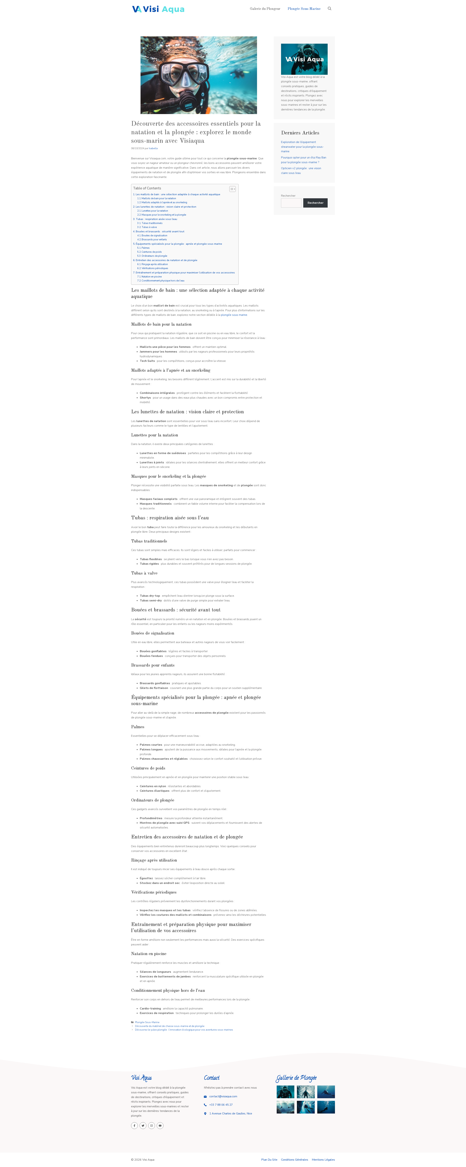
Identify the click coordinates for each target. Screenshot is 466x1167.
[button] (329, 9)
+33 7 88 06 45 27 (221, 1105)
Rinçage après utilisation (155, 264)
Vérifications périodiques (155, 268)
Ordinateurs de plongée (154, 256)
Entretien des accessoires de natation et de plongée (166, 260)
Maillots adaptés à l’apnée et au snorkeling (164, 202)
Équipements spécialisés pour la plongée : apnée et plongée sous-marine (179, 244)
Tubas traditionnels (152, 223)
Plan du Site (269, 1160)
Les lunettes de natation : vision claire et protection (166, 206)
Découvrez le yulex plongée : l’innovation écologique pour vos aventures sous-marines (184, 1029)
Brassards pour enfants (154, 239)
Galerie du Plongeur (265, 9)
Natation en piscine (152, 276)
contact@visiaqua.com (223, 1096)
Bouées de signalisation (154, 235)
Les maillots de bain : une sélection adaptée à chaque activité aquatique (178, 194)
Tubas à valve (149, 227)
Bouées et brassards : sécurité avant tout (160, 231)
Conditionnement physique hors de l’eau (163, 280)
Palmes (146, 248)
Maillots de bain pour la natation (159, 198)
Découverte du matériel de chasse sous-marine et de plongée (169, 1026)
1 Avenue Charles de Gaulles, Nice (230, 1113)
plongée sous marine (234, 315)
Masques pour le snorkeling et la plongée (164, 214)
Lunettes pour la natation (155, 210)
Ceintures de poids (152, 252)
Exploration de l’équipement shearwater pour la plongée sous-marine (302, 146)
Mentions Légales (323, 1160)
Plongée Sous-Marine (304, 9)
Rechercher (288, 196)
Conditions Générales (294, 1160)
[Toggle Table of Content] (231, 189)
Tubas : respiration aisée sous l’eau (156, 219)
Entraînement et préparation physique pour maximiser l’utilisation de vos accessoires (185, 272)
